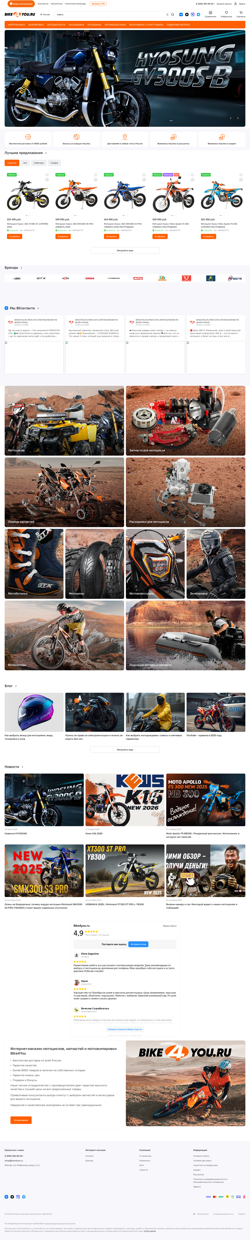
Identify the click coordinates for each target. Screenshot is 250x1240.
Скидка (54, 163)
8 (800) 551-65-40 (205, 3)
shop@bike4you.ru (14, 1160)
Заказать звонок (224, 4)
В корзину (14, 236)
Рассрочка (198, 1174)
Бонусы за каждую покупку (76, 143)
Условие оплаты (201, 1156)
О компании (21, 1120)
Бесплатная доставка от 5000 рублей (28, 143)
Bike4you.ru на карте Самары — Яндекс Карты (125, 1035)
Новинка (12, 163)
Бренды (89, 1160)
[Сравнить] (47, 179)
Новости (143, 1170)
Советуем (39, 163)
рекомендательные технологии (60, 1223)
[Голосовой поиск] (167, 14)
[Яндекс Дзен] (187, 14)
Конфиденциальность (223, 1214)
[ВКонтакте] (181, 14)
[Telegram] (198, 14)
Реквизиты (144, 1160)
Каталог (89, 1156)
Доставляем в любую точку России (125, 143)
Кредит (197, 1170)
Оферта (197, 1186)
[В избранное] (47, 175)
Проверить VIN (98, 4)
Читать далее (150, 1231)
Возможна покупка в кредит (222, 143)
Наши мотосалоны (23, 3)
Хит (25, 163)
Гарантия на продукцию (205, 1165)
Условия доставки (202, 1160)
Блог (141, 1165)
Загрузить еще (125, 250)
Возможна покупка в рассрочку (173, 143)
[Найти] (172, 14)
